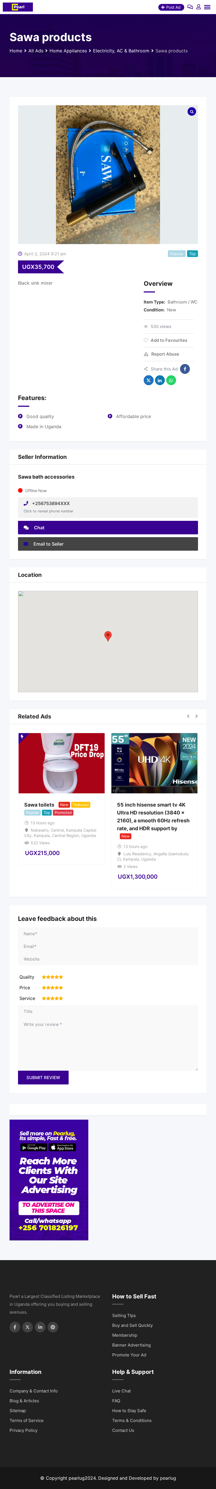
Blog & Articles (24, 1400)
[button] (108, 636)
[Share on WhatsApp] (171, 380)
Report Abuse (165, 354)
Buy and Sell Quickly (132, 1325)
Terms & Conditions (132, 1420)
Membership (124, 1335)
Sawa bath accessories (46, 477)
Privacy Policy (23, 1430)
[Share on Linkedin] (160, 380)
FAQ (116, 1400)
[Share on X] (149, 380)
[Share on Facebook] (185, 369)
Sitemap (18, 1410)
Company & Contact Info (34, 1391)
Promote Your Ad (129, 1355)
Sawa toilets (39, 805)
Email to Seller (48, 544)
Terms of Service (27, 1420)
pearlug (168, 1478)
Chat (38, 527)
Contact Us (123, 1430)
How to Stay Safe (129, 1410)
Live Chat (121, 1391)
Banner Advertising (131, 1345)
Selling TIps (124, 1315)
